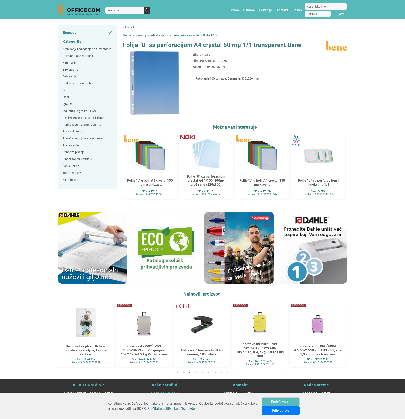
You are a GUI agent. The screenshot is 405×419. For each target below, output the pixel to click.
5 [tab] (202, 372)
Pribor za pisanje (73, 152)
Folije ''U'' (208, 35)
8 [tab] (221, 372)
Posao (297, 10)
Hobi (66, 97)
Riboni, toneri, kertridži (77, 159)
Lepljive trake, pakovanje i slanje (83, 118)
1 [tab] (177, 372)
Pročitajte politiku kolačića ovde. (171, 409)
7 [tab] (215, 372)
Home (234, 10)
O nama (249, 10)
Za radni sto (70, 180)
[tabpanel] (86, 335)
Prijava (339, 14)
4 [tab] (196, 372)
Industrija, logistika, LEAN (79, 111)
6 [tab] (209, 372)
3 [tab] (190, 372)
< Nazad (128, 27)
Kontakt (282, 10)
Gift (65, 90)
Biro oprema (71, 70)
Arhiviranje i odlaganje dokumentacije (87, 49)
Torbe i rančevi (72, 173)
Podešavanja (280, 402)
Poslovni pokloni (73, 131)
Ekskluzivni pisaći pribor (78, 83)
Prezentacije (71, 145)
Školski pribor (71, 166)
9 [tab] (228, 372)
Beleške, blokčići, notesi (78, 56)
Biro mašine (70, 63)
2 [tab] (183, 372)
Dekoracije (69, 76)
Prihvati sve (280, 410)
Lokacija (265, 10)
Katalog (140, 35)
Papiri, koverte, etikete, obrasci (82, 125)
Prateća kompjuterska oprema (82, 138)
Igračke (67, 104)
